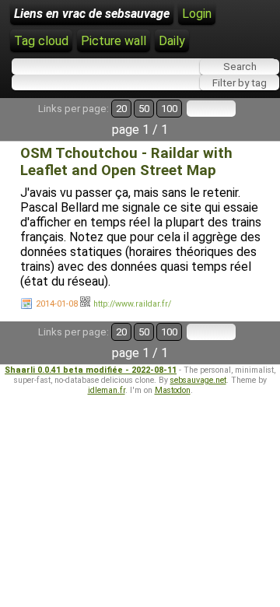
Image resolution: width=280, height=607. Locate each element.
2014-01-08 (57, 304)
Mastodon (173, 390)
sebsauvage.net (198, 380)
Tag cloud (41, 40)
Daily (172, 40)
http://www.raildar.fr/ (132, 304)
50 (143, 108)
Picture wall (113, 40)
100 (169, 108)
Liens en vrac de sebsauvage (92, 13)
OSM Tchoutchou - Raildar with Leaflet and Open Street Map (126, 162)
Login (197, 13)
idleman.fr (106, 390)
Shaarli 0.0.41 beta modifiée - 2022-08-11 (91, 370)
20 (121, 108)
